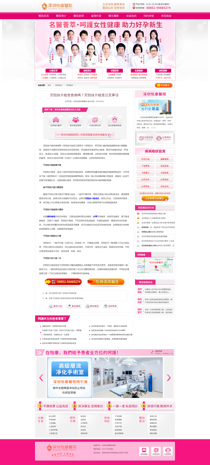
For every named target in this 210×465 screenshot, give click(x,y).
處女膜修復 (119, 433)
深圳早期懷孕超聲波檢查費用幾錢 (154, 236)
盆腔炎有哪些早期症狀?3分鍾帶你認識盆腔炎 (59, 343)
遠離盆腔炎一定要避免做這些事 (54, 326)
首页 (49, 85)
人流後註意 (61, 78)
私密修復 (139, 71)
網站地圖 (153, 433)
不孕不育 (118, 423)
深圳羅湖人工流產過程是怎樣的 (154, 218)
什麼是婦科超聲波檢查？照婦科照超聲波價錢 (59, 339)
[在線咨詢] (145, 138)
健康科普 (96, 15)
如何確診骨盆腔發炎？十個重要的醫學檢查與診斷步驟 (111, 335)
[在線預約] (168, 456)
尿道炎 (86, 78)
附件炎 (80, 78)
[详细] (153, 128)
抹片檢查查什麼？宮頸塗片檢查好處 (62, 293)
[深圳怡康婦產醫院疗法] (92, 308)
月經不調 (118, 426)
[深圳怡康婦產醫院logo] (61, 11)
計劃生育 (54, 71)
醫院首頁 (44, 15)
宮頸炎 (118, 75)
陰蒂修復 (142, 78)
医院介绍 (153, 416)
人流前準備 (61, 75)
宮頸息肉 (110, 78)
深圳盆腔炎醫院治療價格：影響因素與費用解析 (109, 339)
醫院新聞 (79, 15)
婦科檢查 (84, 433)
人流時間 (52, 78)
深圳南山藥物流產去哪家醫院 (153, 232)
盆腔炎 (86, 75)
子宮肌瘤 (159, 75)
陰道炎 (83, 416)
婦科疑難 (163, 71)
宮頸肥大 (118, 78)
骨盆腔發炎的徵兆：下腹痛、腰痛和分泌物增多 (109, 326)
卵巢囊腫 (167, 75)
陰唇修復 (134, 78)
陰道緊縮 (118, 430)
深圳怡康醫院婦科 (109, 445)
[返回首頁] (110, 308)
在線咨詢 (131, 15)
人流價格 (52, 423)
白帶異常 (84, 423)
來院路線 (166, 15)
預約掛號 (149, 15)
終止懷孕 (52, 416)
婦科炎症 (87, 71)
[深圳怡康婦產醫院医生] (75, 121)
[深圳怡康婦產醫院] (155, 107)
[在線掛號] (165, 138)
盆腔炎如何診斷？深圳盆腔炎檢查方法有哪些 (108, 330)
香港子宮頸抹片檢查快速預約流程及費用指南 (66, 298)
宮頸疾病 (115, 71)
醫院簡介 (61, 15)
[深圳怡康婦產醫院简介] (55, 121)
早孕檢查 (52, 75)
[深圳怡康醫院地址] (144, 456)
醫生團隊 (114, 15)
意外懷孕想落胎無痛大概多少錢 (154, 214)
